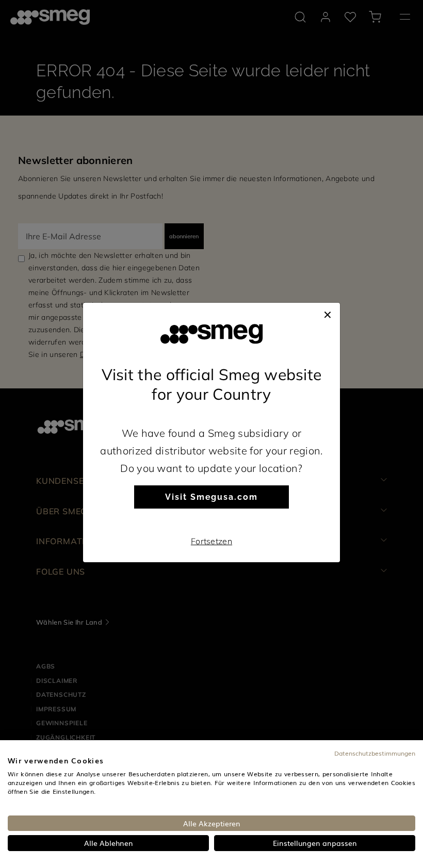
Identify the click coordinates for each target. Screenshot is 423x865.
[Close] (327, 313)
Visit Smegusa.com (211, 497)
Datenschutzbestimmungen (374, 753)
